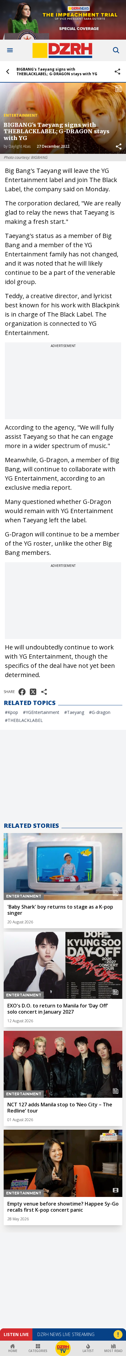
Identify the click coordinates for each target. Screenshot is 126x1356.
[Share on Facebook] (22, 692)
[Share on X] (33, 692)
